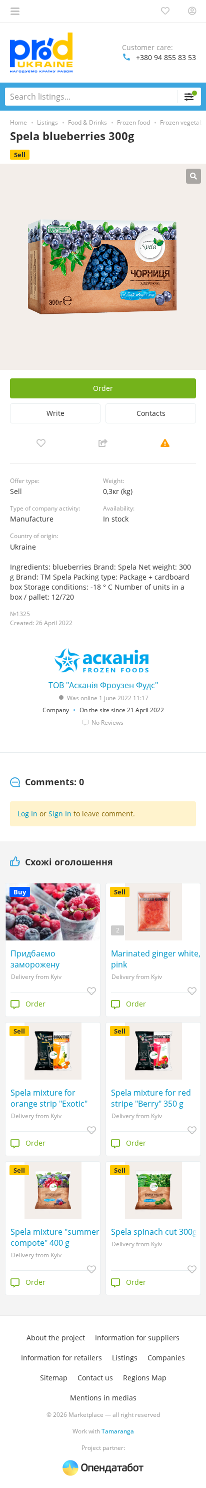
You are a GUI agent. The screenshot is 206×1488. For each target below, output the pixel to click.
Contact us (95, 1377)
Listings (125, 1357)
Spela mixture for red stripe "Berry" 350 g (151, 1098)
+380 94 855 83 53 (166, 57)
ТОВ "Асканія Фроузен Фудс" (103, 685)
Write (55, 413)
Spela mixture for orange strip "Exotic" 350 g (49, 1098)
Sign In (60, 813)
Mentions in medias (103, 1397)
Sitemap (54, 1377)
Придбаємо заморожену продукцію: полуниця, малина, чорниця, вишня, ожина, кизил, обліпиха (53, 959)
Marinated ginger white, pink (155, 959)
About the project (55, 1337)
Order (103, 388)
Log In (28, 813)
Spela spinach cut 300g (154, 1231)
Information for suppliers (137, 1337)
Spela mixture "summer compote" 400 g (55, 1237)
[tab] (47, 782)
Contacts (151, 413)
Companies (166, 1357)
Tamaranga (118, 1431)
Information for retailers (61, 1357)
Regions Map (144, 1377)
